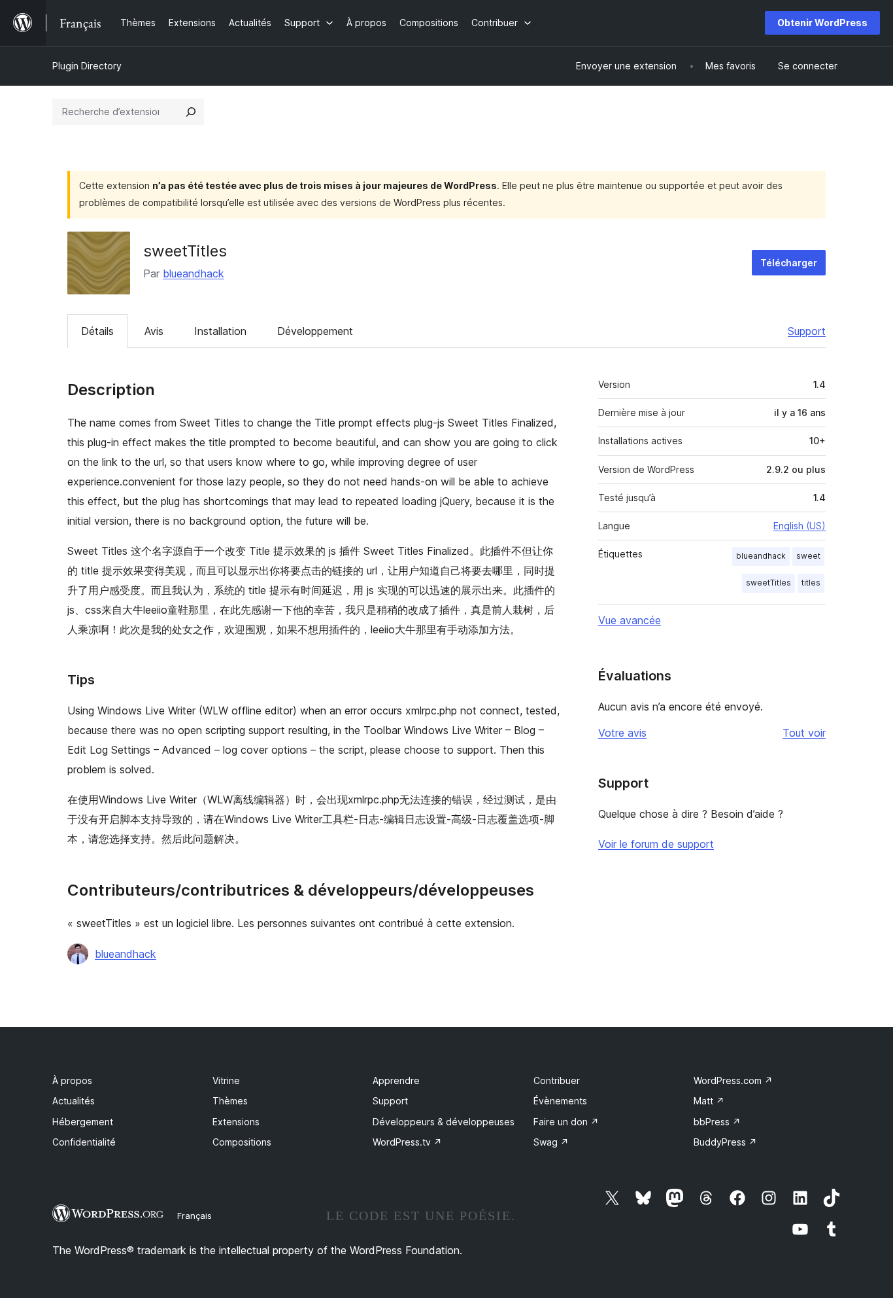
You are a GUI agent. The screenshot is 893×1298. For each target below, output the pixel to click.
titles (810, 583)
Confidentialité (84, 1142)
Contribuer (556, 1080)
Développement (315, 331)
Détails (97, 331)
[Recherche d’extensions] (191, 112)
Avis (153, 331)
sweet (808, 556)
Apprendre (396, 1080)
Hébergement (82, 1121)
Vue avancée (629, 620)
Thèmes (230, 1100)
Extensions (236, 1121)
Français (194, 1215)
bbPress (717, 1121)
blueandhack (193, 273)
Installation (220, 331)
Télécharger (788, 262)
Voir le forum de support (656, 844)
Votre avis (622, 732)
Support (807, 331)
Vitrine (226, 1080)
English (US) (799, 525)
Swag (551, 1142)
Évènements (560, 1100)
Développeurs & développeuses (443, 1121)
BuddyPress (725, 1142)
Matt (709, 1100)
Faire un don (566, 1121)
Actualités (73, 1100)
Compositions (241, 1142)
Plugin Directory (87, 65)
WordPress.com (733, 1080)
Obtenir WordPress (822, 22)
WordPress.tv (407, 1142)
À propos (72, 1080)
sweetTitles (768, 583)
